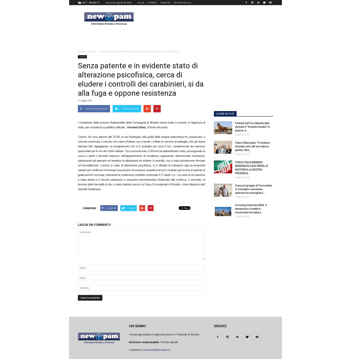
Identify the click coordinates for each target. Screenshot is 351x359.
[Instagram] (252, 2)
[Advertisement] (243, 85)
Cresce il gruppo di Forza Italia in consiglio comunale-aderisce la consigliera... (253, 189)
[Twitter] (264, 2)
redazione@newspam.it (156, 349)
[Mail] (258, 2)
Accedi (141, 2)
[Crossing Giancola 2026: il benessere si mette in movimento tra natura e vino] (223, 209)
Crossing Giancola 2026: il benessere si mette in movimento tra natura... (251, 209)
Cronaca (82, 56)
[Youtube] (270, 2)
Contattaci (152, 2)
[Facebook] (246, 2)
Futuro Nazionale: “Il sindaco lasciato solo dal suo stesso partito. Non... (252, 146)
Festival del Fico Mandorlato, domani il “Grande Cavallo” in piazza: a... (252, 127)
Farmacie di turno (182, 2)
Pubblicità (165, 2)
